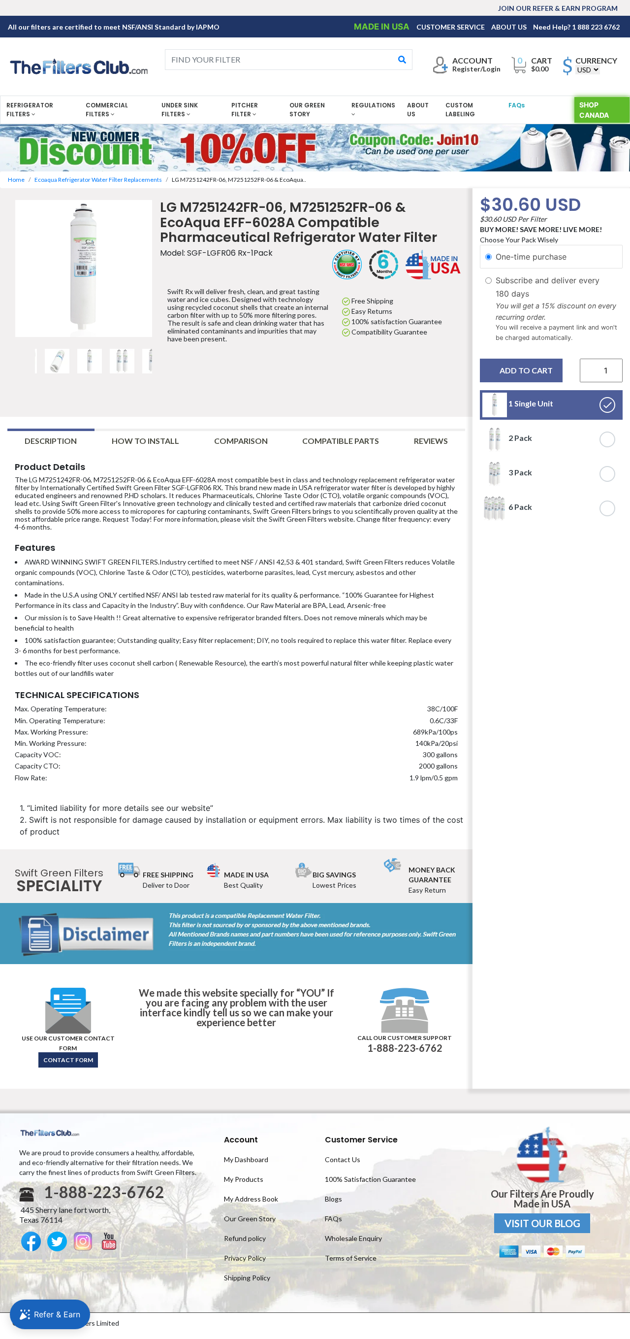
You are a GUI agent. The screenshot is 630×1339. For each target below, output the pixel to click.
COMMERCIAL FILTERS (107, 109)
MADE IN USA (382, 27)
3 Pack (519, 472)
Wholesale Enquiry (353, 1238)
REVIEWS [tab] (431, 440)
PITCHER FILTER (244, 109)
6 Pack (519, 507)
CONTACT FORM (68, 1060)
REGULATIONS (373, 105)
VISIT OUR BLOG (542, 1223)
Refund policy (245, 1238)
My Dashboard (246, 1159)
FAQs (516, 105)
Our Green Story (250, 1218)
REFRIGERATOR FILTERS (29, 109)
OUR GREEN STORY (307, 109)
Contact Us (342, 1159)
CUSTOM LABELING (460, 109)
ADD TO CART (526, 370)
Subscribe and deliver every (549, 281)
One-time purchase (531, 257)
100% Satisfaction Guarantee (370, 1179)
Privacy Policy (245, 1258)
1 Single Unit (530, 403)
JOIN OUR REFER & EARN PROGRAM (558, 8)
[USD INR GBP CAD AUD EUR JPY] (587, 69)
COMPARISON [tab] (241, 440)
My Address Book (251, 1199)
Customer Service (361, 1139)
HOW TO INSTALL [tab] (145, 440)
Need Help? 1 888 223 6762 (576, 27)
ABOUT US (509, 27)
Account (241, 1139)
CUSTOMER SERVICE (451, 27)
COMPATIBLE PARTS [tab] (340, 440)
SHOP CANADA (594, 109)
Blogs (333, 1199)
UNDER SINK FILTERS (179, 109)
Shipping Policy (247, 1277)
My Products (243, 1179)
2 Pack (519, 438)
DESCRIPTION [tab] (51, 440)
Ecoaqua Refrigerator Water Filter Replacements (98, 179)
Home (16, 179)
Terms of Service (351, 1258)
